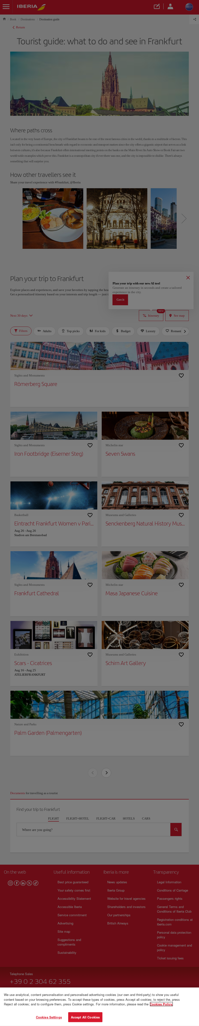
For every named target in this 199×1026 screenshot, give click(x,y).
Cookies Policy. (161, 1004)
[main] (99, 1006)
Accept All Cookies (85, 1017)
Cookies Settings (49, 1017)
